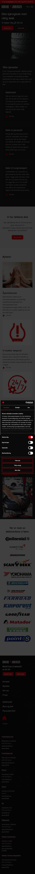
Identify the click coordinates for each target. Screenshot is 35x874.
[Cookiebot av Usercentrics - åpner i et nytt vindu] (25, 403)
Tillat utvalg (17, 465)
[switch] (30, 442)
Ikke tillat (17, 470)
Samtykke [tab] (6, 407)
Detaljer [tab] (17, 407)
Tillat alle (17, 460)
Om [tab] (29, 407)
